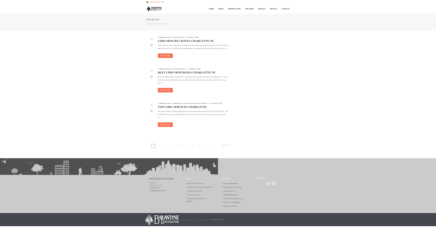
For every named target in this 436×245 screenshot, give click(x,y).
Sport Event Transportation (232, 202)
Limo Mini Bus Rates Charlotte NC (186, 40)
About (221, 9)
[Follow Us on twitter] (273, 184)
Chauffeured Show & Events (232, 187)
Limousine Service (229, 191)
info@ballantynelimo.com (157, 190)
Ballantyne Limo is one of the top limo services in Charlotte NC (190, 103)
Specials (273, 9)
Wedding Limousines (230, 206)
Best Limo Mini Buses (179, 69)
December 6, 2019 (217, 103)
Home (211, 9)
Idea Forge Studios (217, 219)
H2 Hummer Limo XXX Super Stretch (200, 187)
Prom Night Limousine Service (233, 198)
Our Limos (249, 9)
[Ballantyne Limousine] (161, 219)
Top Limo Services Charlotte (182, 106)
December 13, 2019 (195, 69)
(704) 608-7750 (157, 2)
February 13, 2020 (193, 37)
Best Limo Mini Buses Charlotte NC (187, 72)
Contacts (286, 9)
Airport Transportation (230, 183)
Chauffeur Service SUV (195, 191)
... (204, 146)
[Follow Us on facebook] (268, 184)
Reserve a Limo (234, 9)
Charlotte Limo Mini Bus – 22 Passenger (196, 200)
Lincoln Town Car (193, 195)
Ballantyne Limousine (165, 37)
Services (261, 9)
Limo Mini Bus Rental (230, 195)
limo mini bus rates (178, 37)
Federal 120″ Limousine (195, 183)
